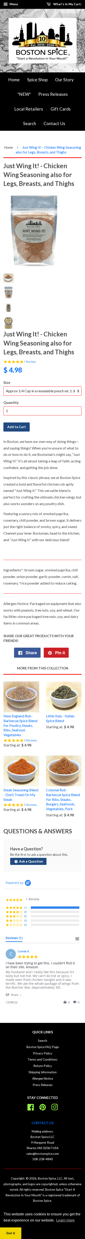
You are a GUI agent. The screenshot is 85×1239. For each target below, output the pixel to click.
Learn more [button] (65, 1220)
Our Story (64, 79)
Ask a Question (30, 861)
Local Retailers (28, 108)
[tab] (14, 939)
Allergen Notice (42, 1078)
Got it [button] (10, 1233)
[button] (14, 994)
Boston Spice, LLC (50, 1178)
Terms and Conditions (42, 1059)
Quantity (11, 402)
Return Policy (42, 1066)
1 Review (30, 362)
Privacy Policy (42, 1053)
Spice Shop (37, 79)
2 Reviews (30, 740)
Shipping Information (43, 1072)
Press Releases (53, 94)
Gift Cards (61, 108)
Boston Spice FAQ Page (43, 1047)
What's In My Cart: (67, 4)
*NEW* (24, 94)
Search (29, 123)
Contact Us (54, 123)
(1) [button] (25, 907)
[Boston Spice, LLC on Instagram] (54, 1106)
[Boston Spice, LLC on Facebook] (30, 1106)
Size (6, 382)
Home (14, 79)
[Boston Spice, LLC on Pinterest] (42, 1106)
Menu (13, 4)
